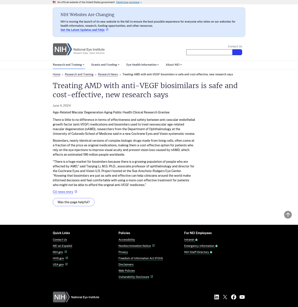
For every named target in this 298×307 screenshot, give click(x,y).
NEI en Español (62, 246)
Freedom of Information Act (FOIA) (140, 258)
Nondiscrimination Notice (134, 246)
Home (56, 74)
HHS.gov (58, 258)
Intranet (189, 239)
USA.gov (58, 264)
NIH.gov (58, 252)
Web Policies (126, 270)
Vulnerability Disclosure (133, 277)
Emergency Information (199, 246)
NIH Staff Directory (197, 252)
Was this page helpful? (74, 202)
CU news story (63, 192)
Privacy (123, 252)
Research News (108, 74)
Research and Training (79, 74)
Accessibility (126, 239)
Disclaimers (125, 264)
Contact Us (235, 46)
